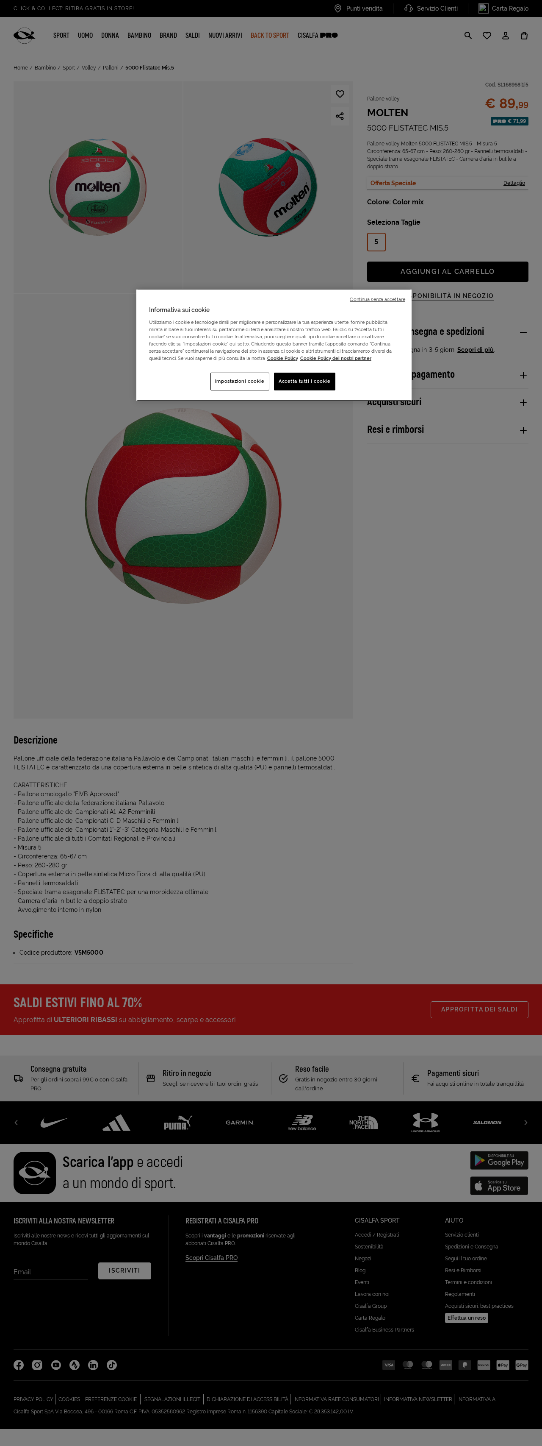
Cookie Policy (282, 358)
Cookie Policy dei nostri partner (335, 358)
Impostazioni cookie (240, 381)
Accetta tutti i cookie (305, 381)
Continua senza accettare (377, 299)
